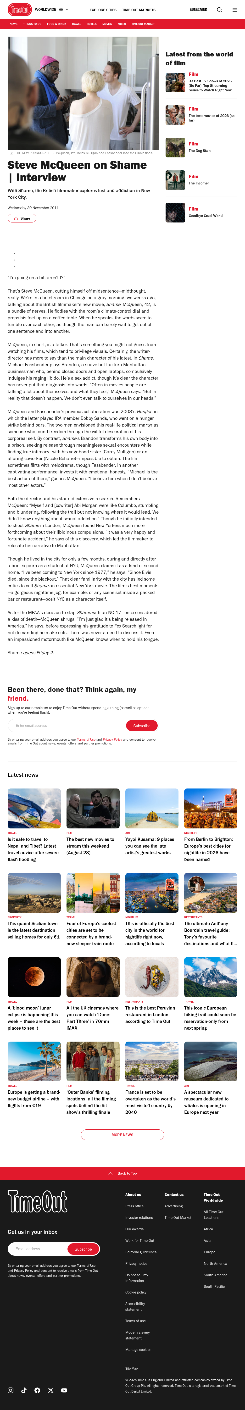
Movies (107, 24)
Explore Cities (103, 10)
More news (122, 1135)
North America (215, 1264)
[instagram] (10, 1390)
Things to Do (32, 24)
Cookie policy (135, 1293)
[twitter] (51, 1390)
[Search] (220, 10)
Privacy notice (136, 1264)
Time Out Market (143, 24)
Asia (207, 1241)
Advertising (174, 1207)
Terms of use (135, 1321)
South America (215, 1275)
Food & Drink (56, 24)
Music (122, 24)
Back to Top (127, 1174)
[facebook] (37, 1390)
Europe (209, 1253)
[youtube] (64, 1390)
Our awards (134, 1230)
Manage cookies (138, 1350)
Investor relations (139, 1218)
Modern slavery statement (137, 1336)
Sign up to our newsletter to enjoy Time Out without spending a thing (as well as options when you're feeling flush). (78, 710)
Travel (76, 24)
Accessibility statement (135, 1307)
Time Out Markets (139, 10)
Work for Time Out (139, 1241)
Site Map (131, 1369)
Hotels (92, 24)
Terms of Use (86, 740)
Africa (208, 1230)
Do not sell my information (136, 1278)
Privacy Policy (112, 740)
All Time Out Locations (213, 1215)
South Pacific (214, 1287)
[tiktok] (24, 1390)
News (13, 24)
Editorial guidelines (140, 1253)
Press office (134, 1207)
